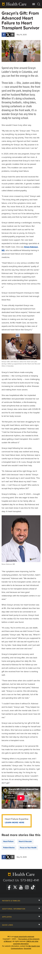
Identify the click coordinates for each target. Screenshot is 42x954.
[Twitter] (15, 887)
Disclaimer (27, 948)
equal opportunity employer (24, 937)
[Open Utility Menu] (33, 4)
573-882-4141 (29, 880)
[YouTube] (21, 887)
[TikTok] (33, 887)
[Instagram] (27, 887)
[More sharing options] (12, 34)
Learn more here (14, 822)
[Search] (38, 4)
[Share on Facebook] (4, 34)
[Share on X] (8, 34)
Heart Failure (8, 841)
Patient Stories (9, 848)
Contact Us (11, 880)
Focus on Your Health (28, 848)
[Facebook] (9, 887)
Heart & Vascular (25, 841)
